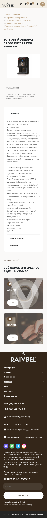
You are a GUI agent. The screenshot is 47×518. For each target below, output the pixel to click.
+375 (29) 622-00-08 (14, 409)
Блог (5, 386)
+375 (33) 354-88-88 (13, 404)
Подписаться (23, 495)
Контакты (8, 391)
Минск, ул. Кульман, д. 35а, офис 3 (24, 430)
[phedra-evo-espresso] (23, 66)
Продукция (9, 368)
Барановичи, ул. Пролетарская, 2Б (24, 437)
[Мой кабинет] (37, 4)
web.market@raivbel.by (18, 417)
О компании (9, 377)
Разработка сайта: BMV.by (14, 502)
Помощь (7, 382)
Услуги (7, 372)
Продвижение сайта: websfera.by (17, 505)
